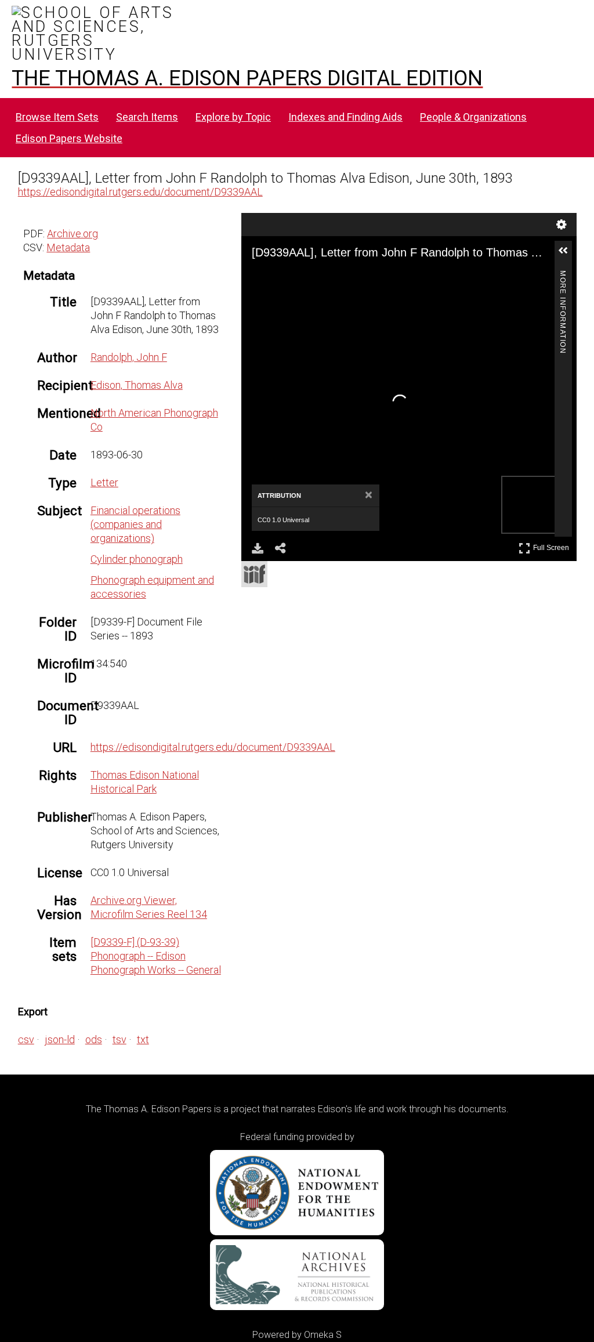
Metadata (68, 247)
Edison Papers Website (69, 138)
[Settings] (561, 224)
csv (26, 1039)
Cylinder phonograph (136, 559)
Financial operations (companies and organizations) (135, 524)
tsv (119, 1039)
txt (143, 1039)
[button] (567, 255)
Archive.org (72, 233)
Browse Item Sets (57, 117)
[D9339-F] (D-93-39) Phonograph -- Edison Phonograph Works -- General (155, 956)
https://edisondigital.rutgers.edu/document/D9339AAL (140, 192)
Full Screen (552, 546)
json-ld (60, 1039)
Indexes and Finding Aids (345, 117)
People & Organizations (473, 117)
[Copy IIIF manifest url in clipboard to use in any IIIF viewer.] (254, 574)
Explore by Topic (233, 117)
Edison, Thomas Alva (136, 385)
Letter (104, 482)
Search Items (147, 117)
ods (93, 1039)
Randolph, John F (128, 357)
